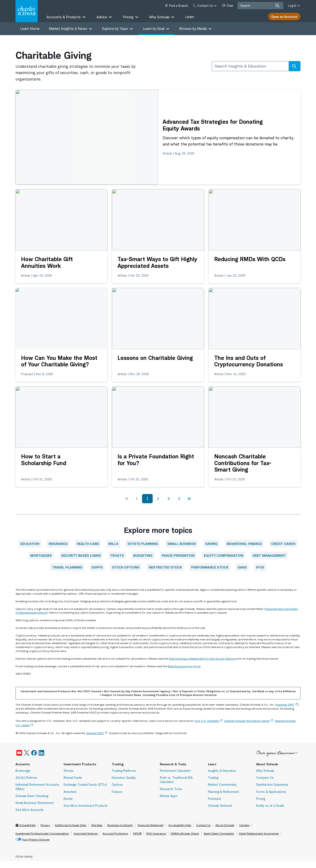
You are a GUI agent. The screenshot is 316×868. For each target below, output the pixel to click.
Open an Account (284, 17)
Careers (244, 825)
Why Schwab (265, 770)
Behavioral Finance (244, 544)
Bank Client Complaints (219, 833)
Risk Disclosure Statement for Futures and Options (202, 658)
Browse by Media (193, 28)
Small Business (181, 544)
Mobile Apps (169, 796)
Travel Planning (67, 567)
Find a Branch (178, 5)
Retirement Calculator (175, 770)
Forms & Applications (271, 792)
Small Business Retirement (34, 803)
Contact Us (203, 825)
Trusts (117, 555)
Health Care (88, 544)
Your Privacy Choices (36, 839)
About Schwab (224, 825)
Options (117, 784)
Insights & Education (222, 770)
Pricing (260, 798)
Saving (211, 544)
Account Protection (115, 833)
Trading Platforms (124, 770)
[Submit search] (277, 5)
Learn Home (30, 28)
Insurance (58, 544)
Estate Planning (143, 544)
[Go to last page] (189, 498)
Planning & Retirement (223, 792)
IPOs (260, 567)
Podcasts (214, 798)
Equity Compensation (223, 555)
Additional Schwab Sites (70, 825)
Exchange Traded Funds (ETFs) (85, 784)
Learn (189, 17)
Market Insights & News (68, 28)
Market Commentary (222, 784)
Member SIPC (95, 733)
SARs (242, 567)
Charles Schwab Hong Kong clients (247, 721)
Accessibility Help (179, 825)
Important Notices (86, 833)
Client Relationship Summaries (259, 833)
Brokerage (22, 770)
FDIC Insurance (156, 833)
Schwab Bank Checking (31, 796)
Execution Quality (124, 777)
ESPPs (97, 567)
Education (29, 544)
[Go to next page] (179, 498)
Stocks (69, 770)
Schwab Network (220, 805)
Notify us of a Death (270, 805)
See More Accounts (29, 810)
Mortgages (41, 555)
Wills (113, 544)
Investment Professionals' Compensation (42, 833)
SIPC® (137, 833)
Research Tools (171, 789)
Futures (117, 792)
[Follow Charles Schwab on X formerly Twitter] (26, 753)
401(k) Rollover (26, 777)
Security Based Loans (81, 555)
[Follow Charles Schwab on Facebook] (34, 753)
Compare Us (265, 777)
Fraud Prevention (178, 555)
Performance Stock (209, 567)
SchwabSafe (27, 825)
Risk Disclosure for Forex (184, 666)
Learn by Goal (153, 28)
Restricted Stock (165, 567)
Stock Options (125, 567)
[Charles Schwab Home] (26, 11)
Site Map (96, 825)
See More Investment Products (86, 805)
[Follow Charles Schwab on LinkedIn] (42, 753)
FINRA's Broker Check (185, 833)
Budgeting (142, 555)
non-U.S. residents (207, 721)
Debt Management (269, 555)
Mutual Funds (73, 777)
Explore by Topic (115, 28)
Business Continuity (120, 825)
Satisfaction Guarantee (272, 784)
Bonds (68, 798)
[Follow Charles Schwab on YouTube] (19, 753)
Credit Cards (283, 544)
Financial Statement (151, 825)
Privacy (45, 825)
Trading (213, 777)
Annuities (70, 792)
